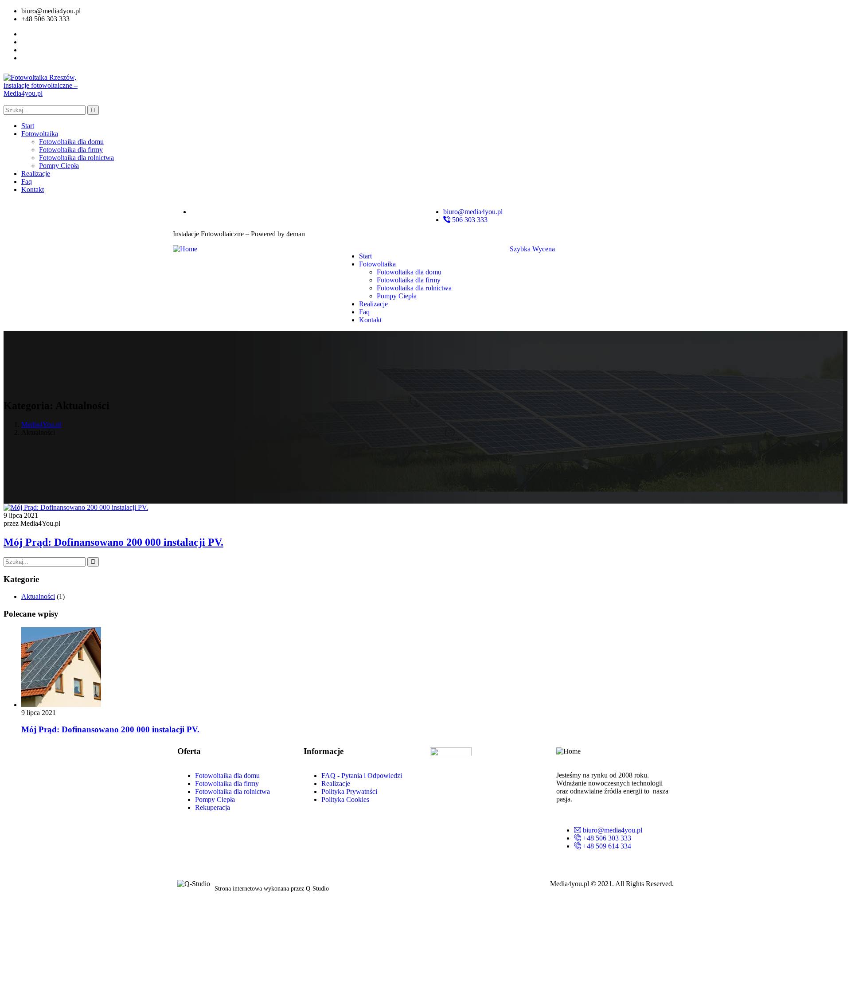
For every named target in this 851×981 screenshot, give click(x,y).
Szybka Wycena (532, 249)
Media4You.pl (41, 424)
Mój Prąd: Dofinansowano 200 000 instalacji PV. (113, 542)
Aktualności (38, 596)
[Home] (185, 249)
